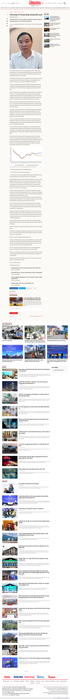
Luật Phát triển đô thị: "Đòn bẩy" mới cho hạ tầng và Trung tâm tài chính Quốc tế (33, 382)
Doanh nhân (22, 681)
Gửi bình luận (13, 313)
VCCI (11, 681)
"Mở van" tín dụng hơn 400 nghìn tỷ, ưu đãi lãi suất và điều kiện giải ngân (34, 395)
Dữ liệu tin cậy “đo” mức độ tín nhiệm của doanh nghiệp (34, 658)
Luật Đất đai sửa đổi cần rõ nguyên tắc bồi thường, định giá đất (34, 521)
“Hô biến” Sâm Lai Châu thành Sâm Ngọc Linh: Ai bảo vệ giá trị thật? (34, 432)
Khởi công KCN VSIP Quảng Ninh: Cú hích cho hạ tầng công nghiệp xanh (34, 584)
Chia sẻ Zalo (23, 288)
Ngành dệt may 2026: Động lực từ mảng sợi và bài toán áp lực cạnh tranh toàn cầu (35, 341)
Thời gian (35, 316)
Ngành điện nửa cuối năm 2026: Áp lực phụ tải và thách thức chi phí (55, 45)
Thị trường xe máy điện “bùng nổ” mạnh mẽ (31, 508)
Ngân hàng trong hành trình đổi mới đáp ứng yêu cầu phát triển (34, 546)
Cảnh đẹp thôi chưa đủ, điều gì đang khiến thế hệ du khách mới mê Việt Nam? (33, 457)
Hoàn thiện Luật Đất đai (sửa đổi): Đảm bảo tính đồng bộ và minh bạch (34, 370)
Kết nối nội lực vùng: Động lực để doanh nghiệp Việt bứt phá (12, 360)
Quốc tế (43, 681)
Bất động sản (38, 681)
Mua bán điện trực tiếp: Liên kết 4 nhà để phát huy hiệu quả (32, 298)
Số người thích (39, 316)
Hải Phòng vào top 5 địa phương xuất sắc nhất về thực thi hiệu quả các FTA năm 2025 (57, 361)
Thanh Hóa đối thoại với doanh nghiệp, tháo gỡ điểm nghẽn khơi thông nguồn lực (33, 496)
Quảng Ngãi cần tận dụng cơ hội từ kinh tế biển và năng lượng (34, 609)
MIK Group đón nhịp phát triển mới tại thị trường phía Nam (34, 621)
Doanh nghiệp (16, 681)
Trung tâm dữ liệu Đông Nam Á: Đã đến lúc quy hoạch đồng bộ (55, 24)
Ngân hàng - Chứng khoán (50, 681)
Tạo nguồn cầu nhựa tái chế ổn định (29, 483)
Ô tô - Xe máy (37, 683)
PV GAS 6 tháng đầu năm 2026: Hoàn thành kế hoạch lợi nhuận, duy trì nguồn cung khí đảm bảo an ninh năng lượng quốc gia (55, 18)
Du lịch (57, 681)
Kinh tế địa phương (63, 681)
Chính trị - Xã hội (6, 681)
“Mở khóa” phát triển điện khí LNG (55, 40)
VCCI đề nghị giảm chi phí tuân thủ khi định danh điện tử (34, 407)
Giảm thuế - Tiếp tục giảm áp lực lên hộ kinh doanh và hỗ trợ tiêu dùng (34, 646)
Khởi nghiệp (32, 681)
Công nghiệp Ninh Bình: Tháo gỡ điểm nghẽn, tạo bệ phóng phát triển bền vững (33, 534)
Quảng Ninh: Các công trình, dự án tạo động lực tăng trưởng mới (33, 559)
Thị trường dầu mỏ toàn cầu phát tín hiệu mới (55, 29)
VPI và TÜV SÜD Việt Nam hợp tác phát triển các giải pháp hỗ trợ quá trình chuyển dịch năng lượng (55, 35)
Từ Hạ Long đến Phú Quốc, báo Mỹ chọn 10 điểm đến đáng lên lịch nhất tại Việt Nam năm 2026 (33, 634)
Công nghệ (32, 683)
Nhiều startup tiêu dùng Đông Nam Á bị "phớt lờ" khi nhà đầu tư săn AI (34, 420)
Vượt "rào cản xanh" (7, 340)
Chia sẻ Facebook (14, 288)
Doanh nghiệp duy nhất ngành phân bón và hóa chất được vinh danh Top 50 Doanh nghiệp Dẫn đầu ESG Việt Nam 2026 (34, 572)
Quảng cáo (60, 3)
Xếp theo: (31, 316)
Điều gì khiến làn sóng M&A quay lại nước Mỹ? (32, 469)
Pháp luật (27, 681)
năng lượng (13, 291)
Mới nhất (8, 3)
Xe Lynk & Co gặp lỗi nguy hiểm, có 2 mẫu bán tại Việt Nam (34, 444)
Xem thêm (26, 671)
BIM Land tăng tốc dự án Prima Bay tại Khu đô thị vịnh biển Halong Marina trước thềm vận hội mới (34, 596)
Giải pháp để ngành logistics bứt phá (56, 340)
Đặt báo (55, 3)
